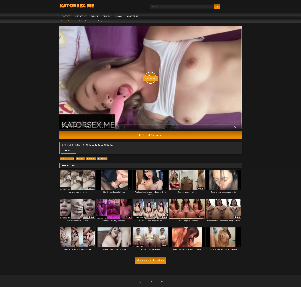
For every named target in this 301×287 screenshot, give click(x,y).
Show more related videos (150, 260)
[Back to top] (293, 280)
